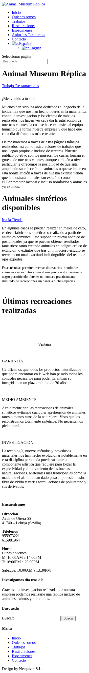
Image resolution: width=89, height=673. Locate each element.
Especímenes (22, 30)
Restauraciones (23, 26)
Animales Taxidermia (28, 35)
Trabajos (18, 21)
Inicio (16, 12)
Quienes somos (24, 17)
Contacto (19, 39)
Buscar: (8, 618)
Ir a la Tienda (12, 220)
